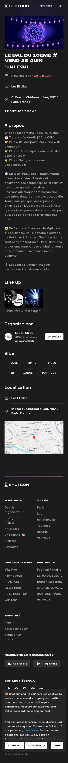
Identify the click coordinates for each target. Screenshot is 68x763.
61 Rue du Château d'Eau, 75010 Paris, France (35, 411)
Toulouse (43, 526)
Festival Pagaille (49, 570)
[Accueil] (17, 6)
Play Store (49, 663)
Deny (57, 745)
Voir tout (43, 538)
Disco (52, 363)
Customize (35, 745)
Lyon (40, 513)
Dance (28, 372)
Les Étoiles (19, 398)
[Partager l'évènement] (60, 6)
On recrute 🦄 (15, 535)
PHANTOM (12, 582)
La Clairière (13, 588)
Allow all (14, 745)
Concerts (11, 547)
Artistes (10, 541)
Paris (40, 507)
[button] (54, 336)
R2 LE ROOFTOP (16, 594)
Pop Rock (49, 372)
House (13, 363)
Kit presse (12, 529)
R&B (11, 372)
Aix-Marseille (46, 520)
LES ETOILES (19, 67)
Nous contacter (16, 629)
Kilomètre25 (14, 576)
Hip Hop (33, 363)
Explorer (46, 6)
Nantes (42, 532)
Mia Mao (11, 570)
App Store (20, 663)
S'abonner (54, 336)
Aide (8, 623)
